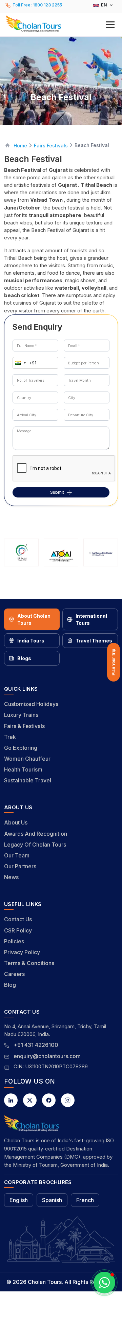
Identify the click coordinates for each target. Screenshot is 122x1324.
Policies (14, 941)
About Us (15, 822)
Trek (10, 736)
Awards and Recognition (35, 833)
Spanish (52, 1200)
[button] (61, 24)
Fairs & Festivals (24, 726)
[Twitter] (30, 1100)
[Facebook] (49, 1100)
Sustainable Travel (27, 780)
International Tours (91, 619)
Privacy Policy (22, 952)
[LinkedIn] (11, 1100)
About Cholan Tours (33, 619)
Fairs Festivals (51, 145)
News (11, 877)
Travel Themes (94, 640)
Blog (10, 984)
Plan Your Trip (113, 662)
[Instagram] (68, 1100)
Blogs (24, 658)
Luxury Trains (21, 714)
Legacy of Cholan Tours (35, 844)
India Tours (30, 640)
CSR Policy (18, 930)
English (18, 1200)
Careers (14, 974)
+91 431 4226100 (36, 1044)
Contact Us (18, 919)
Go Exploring (20, 747)
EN (104, 4)
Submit (57, 492)
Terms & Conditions (29, 963)
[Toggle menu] (110, 24)
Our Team (16, 855)
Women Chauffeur (27, 758)
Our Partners (20, 866)
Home (20, 145)
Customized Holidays (31, 704)
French (85, 1200)
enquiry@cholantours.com (47, 1056)
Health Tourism (23, 769)
